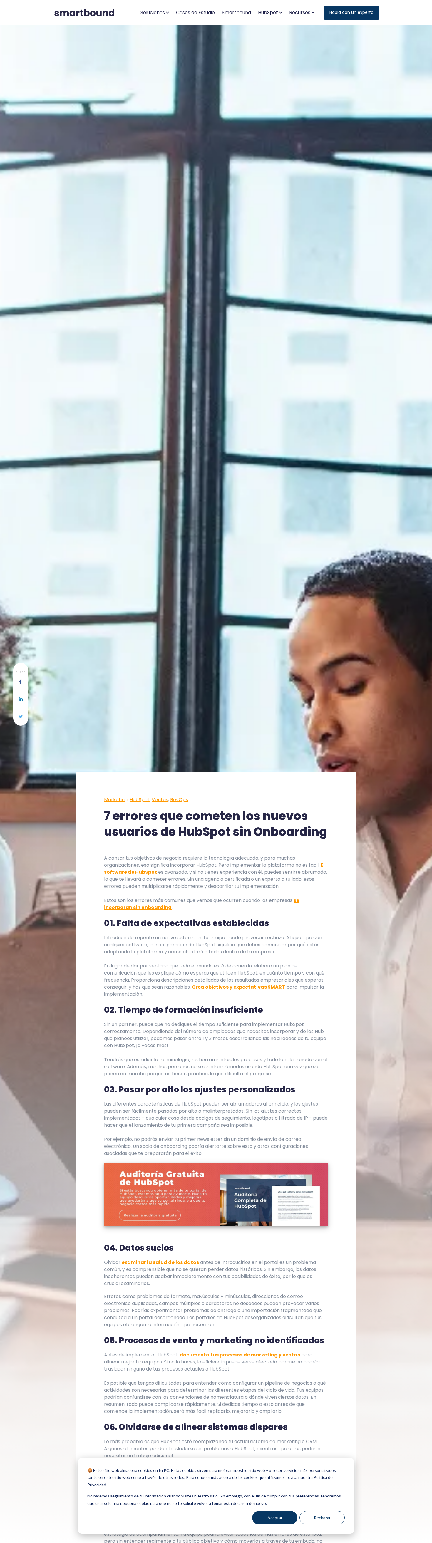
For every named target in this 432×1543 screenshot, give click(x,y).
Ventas (160, 799)
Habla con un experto (351, 12)
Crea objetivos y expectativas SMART (238, 987)
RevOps (179, 799)
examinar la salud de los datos (160, 1262)
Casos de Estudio (195, 12)
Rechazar (322, 1517)
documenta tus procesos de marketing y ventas (240, 1354)
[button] (155, 12)
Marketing (116, 799)
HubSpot (140, 799)
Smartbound (236, 12)
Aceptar (274, 1517)
